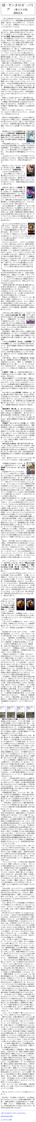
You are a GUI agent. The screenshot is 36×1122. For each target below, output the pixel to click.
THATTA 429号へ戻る (7, 1116)
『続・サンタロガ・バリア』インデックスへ (13, 1113)
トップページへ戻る (6, 1119)
